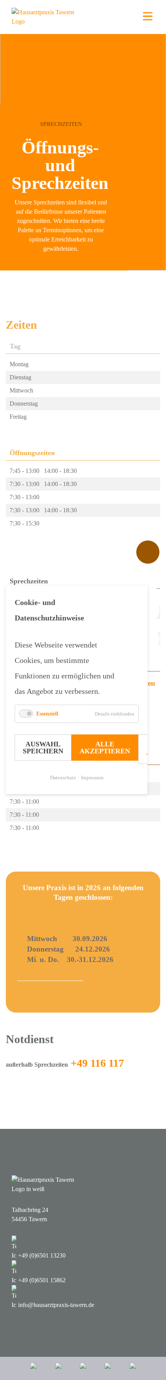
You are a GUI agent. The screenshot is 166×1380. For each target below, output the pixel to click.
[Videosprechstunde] (83, 1368)
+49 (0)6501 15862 (42, 1280)
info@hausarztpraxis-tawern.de (56, 1305)
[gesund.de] (33, 1368)
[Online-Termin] (133, 1368)
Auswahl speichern (43, 747)
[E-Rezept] (58, 1368)
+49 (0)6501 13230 (42, 1255)
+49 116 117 (97, 1063)
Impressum (92, 777)
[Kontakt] (108, 1368)
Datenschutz (63, 777)
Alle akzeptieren (105, 747)
